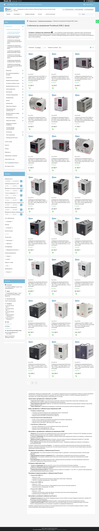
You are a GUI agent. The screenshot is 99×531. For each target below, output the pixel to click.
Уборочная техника (10, 120)
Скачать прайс (8, 141)
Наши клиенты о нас (10, 159)
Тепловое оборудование (12, 94)
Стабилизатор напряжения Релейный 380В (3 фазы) (13, 37)
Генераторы (9, 77)
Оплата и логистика (50, 14)
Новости (7, 145)
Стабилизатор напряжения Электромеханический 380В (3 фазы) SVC (14, 66)
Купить (29, 87)
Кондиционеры (9, 97)
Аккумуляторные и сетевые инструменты (12, 114)
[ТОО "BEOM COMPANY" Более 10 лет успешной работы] (8, 10)
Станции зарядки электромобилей (10, 128)
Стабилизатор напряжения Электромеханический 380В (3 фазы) (14, 56)
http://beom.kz (8, 324)
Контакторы (9, 132)
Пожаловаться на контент (61, 529)
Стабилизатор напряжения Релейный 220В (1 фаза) (13, 33)
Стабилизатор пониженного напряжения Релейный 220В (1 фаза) (14, 47)
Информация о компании (11, 155)
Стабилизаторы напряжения (45, 21)
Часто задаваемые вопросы (11, 162)
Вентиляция (9, 92)
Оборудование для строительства (10, 110)
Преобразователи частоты (12, 86)
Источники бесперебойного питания (12, 74)
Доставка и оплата (9, 166)
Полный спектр (8, 26)
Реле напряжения (10, 134)
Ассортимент (17, 14)
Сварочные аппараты (11, 106)
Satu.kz (55, 528)
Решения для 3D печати (12, 137)
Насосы (8, 100)
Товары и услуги (33, 21)
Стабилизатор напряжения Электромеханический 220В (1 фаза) (14, 42)
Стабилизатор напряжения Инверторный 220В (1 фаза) (13, 51)
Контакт (40, 14)
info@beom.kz (8, 328)
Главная (8, 14)
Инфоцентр (8, 152)
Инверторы (8, 70)
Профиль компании (29, 14)
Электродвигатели (10, 89)
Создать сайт (14, 1)
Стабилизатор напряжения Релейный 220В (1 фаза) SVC (14, 61)
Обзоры (7, 148)
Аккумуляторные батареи (12, 80)
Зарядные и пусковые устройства (11, 124)
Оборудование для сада (12, 117)
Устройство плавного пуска (12, 83)
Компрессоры (9, 103)
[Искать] (80, 14)
